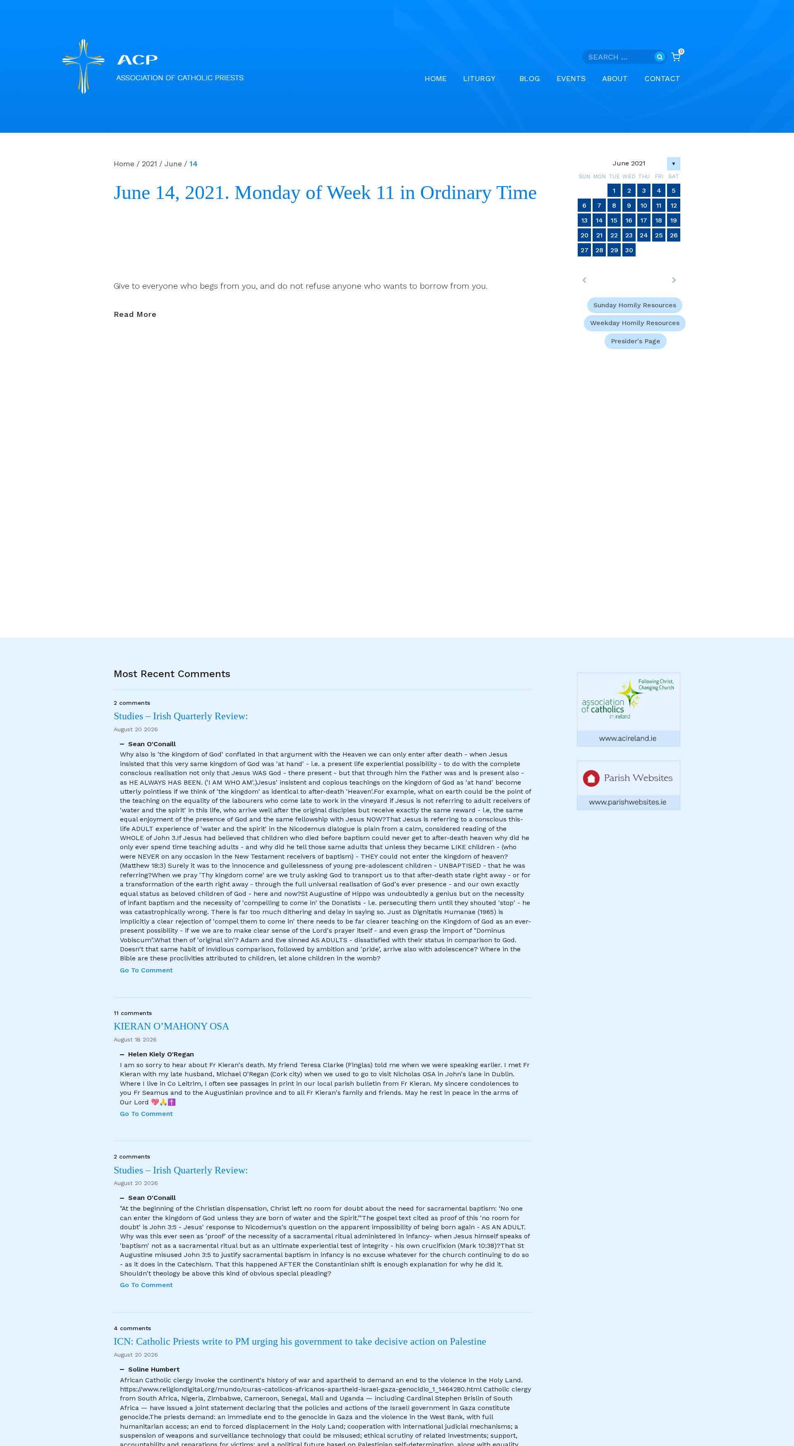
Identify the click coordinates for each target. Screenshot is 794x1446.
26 (674, 235)
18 (658, 220)
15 (614, 220)
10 (644, 205)
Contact (662, 78)
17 (644, 220)
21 (599, 235)
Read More (135, 314)
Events (571, 78)
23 (629, 235)
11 (658, 205)
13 (584, 220)
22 (614, 235)
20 (584, 235)
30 (629, 250)
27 (584, 250)
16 (629, 220)
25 (659, 235)
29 (614, 250)
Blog (529, 78)
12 (674, 205)
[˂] (584, 280)
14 (599, 220)
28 (599, 250)
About (615, 78)
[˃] (673, 280)
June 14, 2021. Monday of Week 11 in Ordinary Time (325, 192)
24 (644, 235)
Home (436, 78)
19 (673, 220)
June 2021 (629, 163)
